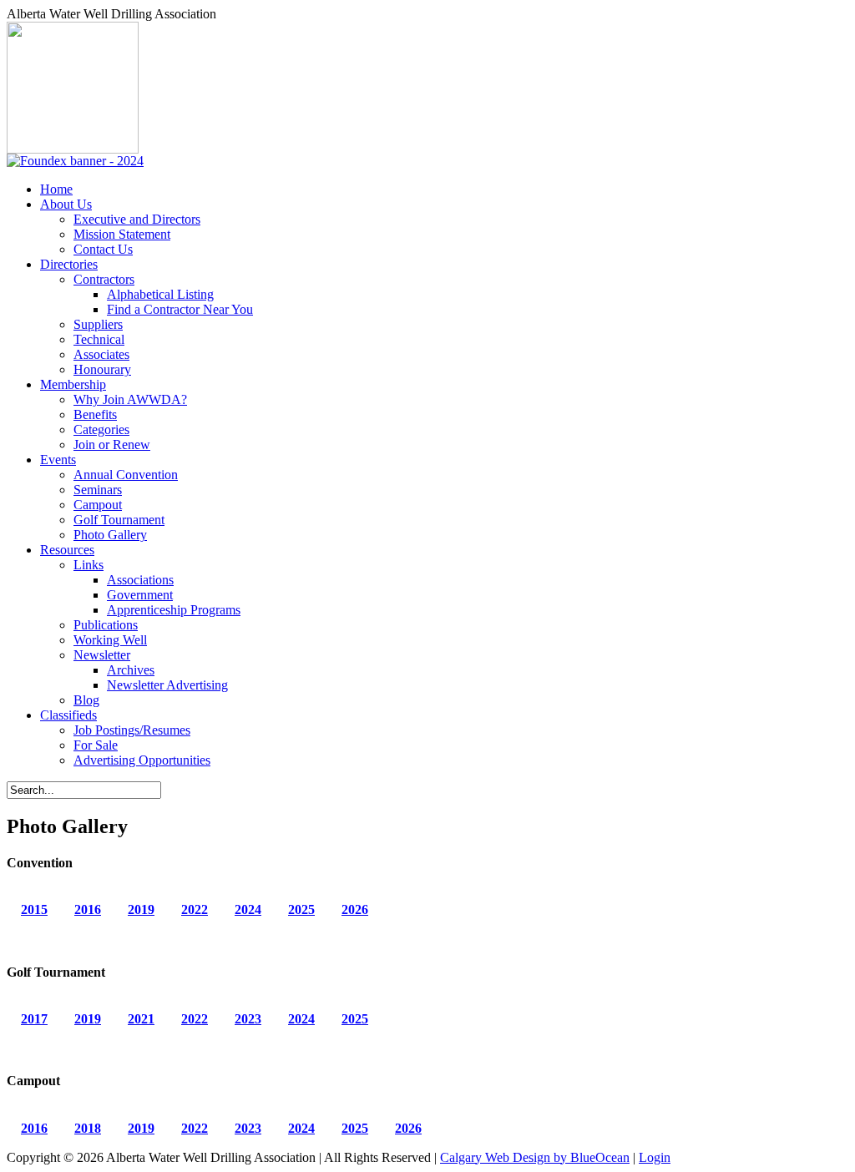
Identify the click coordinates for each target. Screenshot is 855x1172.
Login (654, 1157)
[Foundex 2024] (75, 161)
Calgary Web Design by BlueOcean (535, 1157)
